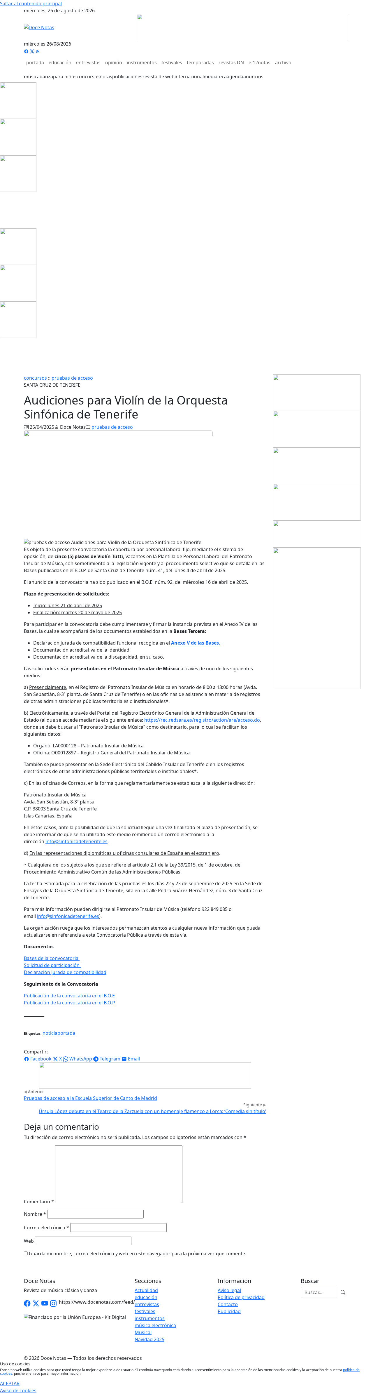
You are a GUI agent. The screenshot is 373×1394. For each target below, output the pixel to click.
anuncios (253, 76)
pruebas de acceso (72, 378)
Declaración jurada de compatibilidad (65, 972)
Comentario (39, 1201)
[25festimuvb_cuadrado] (18, 100)
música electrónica (155, 1325)
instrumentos (142, 62)
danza (46, 76)
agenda (235, 76)
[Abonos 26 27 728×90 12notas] (145, 1075)
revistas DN (231, 62)
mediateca (215, 76)
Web (29, 1241)
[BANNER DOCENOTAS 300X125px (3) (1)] (316, 465)
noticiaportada (59, 1033)
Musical (143, 1332)
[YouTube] (44, 1303)
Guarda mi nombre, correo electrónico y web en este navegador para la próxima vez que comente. (137, 1253)
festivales (171, 62)
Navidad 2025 (149, 1339)
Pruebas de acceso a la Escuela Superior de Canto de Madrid (90, 1098)
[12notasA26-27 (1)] (316, 392)
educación (60, 62)
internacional (189, 76)
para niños (65, 76)
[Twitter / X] (36, 1303)
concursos (88, 76)
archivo (283, 62)
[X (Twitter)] (33, 51)
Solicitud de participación (52, 965)
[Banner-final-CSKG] (1, 209)
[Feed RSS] (38, 51)
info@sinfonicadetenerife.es (76, 841)
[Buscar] (343, 1292)
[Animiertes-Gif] (18, 136)
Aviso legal (229, 1290)
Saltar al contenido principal (31, 3)
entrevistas (88, 62)
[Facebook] (27, 51)
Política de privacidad (241, 1297)
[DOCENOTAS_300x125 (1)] (316, 429)
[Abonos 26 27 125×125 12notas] (18, 173)
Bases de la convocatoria (52, 958)
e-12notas (259, 62)
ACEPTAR (10, 1383)
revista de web (158, 76)
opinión (113, 62)
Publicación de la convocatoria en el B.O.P (69, 1002)
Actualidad (146, 1290)
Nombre (35, 1214)
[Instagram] (53, 1303)
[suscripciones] (317, 533)
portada (35, 62)
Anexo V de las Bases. (195, 643)
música (32, 76)
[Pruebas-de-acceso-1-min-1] (316, 618)
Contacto (228, 1304)
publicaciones (127, 76)
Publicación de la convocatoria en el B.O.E (70, 995)
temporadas (200, 62)
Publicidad (229, 1311)
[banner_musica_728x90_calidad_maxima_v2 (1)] (243, 26)
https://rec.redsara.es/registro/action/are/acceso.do (202, 720)
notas (106, 76)
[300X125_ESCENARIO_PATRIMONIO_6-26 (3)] (316, 502)
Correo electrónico (46, 1227)
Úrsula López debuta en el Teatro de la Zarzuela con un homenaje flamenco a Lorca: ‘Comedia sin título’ (152, 1111)
